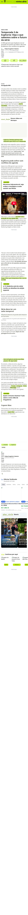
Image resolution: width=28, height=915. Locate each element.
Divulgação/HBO (6, 85)
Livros (18, 484)
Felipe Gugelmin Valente (12, 49)
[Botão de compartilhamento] (5, 60)
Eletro (14, 484)
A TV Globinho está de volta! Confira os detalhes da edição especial (13, 288)
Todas (3, 484)
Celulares (9, 484)
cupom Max (11, 412)
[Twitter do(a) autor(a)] (2, 474)
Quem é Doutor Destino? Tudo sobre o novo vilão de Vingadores (14, 398)
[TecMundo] (5, 1)
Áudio (23, 484)
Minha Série (4, 29)
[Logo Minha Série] (21, 1)
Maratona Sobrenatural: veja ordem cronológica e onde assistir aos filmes (13, 186)
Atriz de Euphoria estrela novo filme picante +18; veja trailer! (13, 360)
